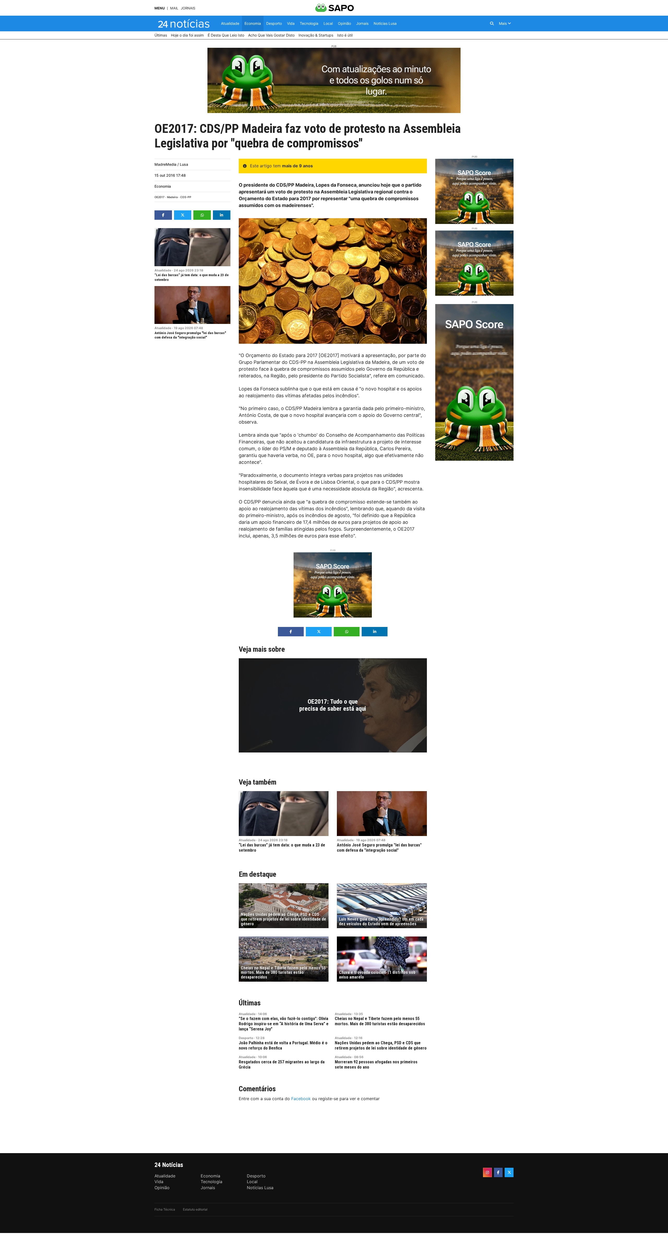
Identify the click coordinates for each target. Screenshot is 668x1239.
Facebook (301, 1098)
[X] (509, 1172)
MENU (159, 8)
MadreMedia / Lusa (171, 164)
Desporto (246, 1038)
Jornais (188, 8)
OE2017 (159, 197)
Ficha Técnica (164, 1209)
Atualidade (162, 270)
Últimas (250, 1003)
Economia (162, 186)
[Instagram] (487, 1172)
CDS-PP (185, 197)
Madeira (172, 197)
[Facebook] (498, 1172)
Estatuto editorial (195, 1209)
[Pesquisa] (491, 23)
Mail (174, 8)
